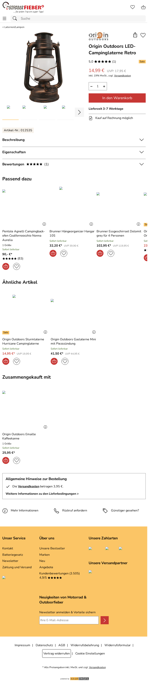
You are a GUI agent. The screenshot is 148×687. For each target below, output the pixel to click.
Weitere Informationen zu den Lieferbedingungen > (42, 494)
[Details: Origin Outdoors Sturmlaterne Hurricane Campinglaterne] (6, 332)
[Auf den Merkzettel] (143, 35)
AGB (61, 645)
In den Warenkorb (117, 97)
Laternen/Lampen (14, 27)
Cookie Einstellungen (90, 653)
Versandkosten (122, 75)
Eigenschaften (14, 152)
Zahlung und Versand (17, 567)
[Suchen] (15, 18)
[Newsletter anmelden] (105, 620)
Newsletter (10, 561)
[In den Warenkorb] (5, 266)
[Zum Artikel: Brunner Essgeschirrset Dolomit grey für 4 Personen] (119, 206)
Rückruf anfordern (74, 510)
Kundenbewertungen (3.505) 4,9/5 (59, 575)
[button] (135, 35)
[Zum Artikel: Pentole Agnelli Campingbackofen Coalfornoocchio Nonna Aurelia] (25, 206)
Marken (44, 555)
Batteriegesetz (12, 555)
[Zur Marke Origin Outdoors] (98, 36)
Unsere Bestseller (52, 548)
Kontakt (7, 548)
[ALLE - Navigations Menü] (4, 18)
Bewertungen (25, 164)
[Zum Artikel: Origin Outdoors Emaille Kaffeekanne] (25, 409)
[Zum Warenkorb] (143, 7)
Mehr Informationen (24, 510)
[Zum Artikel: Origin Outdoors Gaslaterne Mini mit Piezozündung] (74, 314)
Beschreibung (13, 139)
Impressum (22, 645)
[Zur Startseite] (23, 7)
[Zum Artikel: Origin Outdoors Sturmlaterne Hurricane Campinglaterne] (25, 314)
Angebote (46, 567)
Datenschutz (44, 645)
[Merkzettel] (132, 7)
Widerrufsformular (117, 645)
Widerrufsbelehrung (85, 645)
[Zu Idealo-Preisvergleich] (18, 580)
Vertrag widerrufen (56, 653)
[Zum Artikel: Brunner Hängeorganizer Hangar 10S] (72, 206)
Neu (42, 561)
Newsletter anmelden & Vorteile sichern (67, 612)
